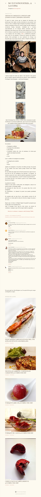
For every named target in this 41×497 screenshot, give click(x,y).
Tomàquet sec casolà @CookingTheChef (19, 433)
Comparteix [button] (7, 215)
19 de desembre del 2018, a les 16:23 (16, 266)
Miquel (9, 266)
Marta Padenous (11, 230)
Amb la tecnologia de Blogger (21, 491)
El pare (9, 238)
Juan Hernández (11, 247)
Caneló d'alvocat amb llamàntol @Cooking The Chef (17, 482)
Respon (9, 236)
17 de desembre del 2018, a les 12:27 (16, 238)
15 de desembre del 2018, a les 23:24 (20, 222)
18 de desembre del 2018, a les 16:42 (20, 247)
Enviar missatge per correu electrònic (15, 215)
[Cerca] (35, 3)
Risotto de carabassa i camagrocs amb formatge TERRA (20, 211)
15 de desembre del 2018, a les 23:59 (20, 230)
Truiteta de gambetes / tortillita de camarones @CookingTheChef (18, 372)
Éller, (23, 33)
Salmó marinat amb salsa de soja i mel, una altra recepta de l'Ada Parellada (20, 340)
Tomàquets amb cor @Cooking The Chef (19, 403)
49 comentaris (12, 374)
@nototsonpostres (17, 8)
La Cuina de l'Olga (11, 222)
